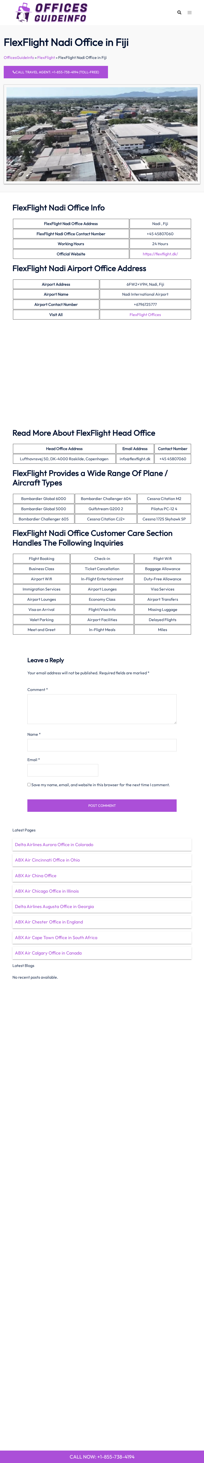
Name (34, 734)
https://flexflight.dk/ (160, 253)
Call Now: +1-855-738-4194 (102, 1457)
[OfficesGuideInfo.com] (51, 11)
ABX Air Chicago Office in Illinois (47, 891)
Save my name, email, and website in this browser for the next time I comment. (100, 784)
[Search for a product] (179, 12)
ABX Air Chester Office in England (49, 922)
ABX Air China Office (35, 875)
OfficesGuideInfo (19, 57)
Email (33, 759)
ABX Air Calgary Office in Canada (48, 953)
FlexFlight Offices (145, 314)
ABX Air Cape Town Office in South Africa (56, 937)
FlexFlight (46, 57)
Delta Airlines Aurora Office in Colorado (54, 844)
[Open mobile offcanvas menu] (190, 12)
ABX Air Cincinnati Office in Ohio (47, 860)
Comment (37, 689)
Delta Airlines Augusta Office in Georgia (54, 906)
